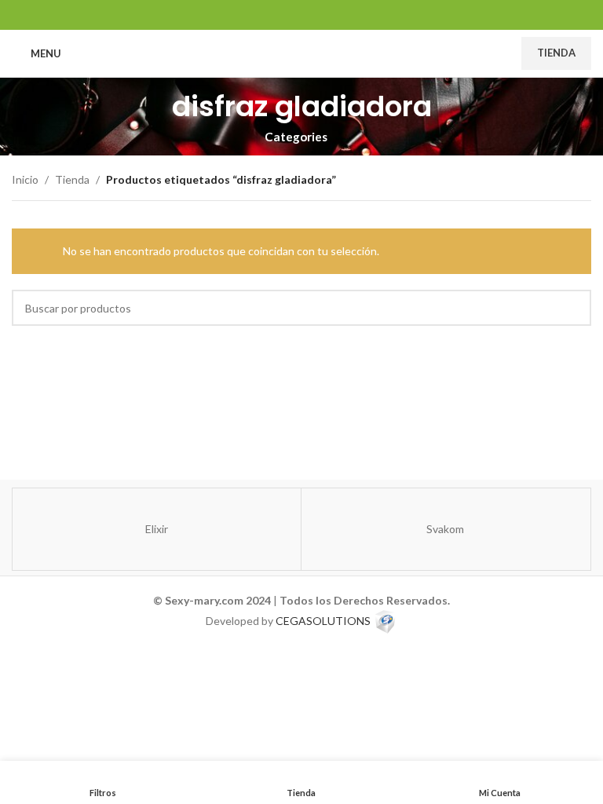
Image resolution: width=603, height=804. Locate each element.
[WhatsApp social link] (321, 14)
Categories (296, 137)
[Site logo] (302, 52)
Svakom (445, 528)
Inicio (25, 179)
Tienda (556, 52)
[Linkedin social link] (301, 14)
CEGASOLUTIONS (323, 620)
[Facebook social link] (262, 14)
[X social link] (281, 14)
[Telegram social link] (341, 14)
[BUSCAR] (573, 308)
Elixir (156, 528)
